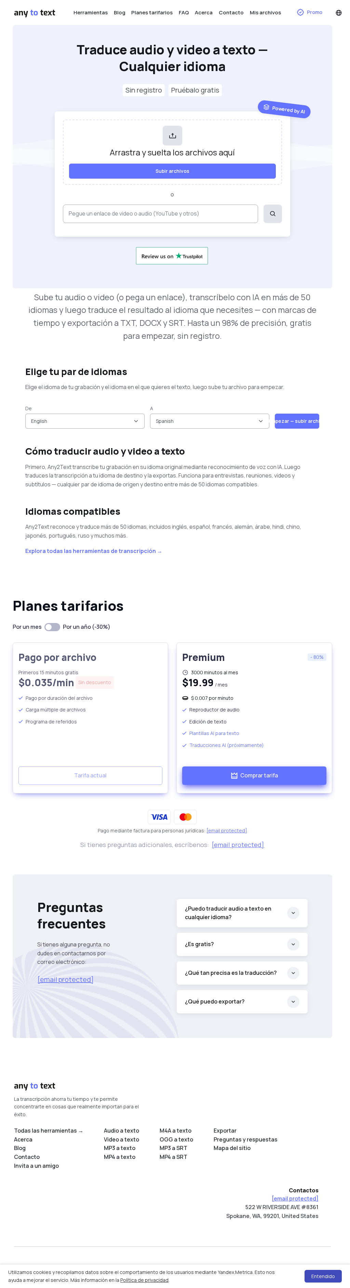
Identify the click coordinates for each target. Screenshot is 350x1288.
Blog (119, 12)
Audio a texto (121, 1130)
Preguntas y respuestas (246, 1139)
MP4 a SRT (173, 1157)
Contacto (231, 12)
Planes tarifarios (152, 12)
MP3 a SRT (173, 1148)
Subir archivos (172, 171)
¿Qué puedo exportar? (215, 1001)
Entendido (323, 1276)
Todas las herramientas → (48, 1130)
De (28, 408)
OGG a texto (176, 1139)
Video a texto (121, 1139)
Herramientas (90, 12)
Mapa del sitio (232, 1148)
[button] (338, 12)
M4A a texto (175, 1130)
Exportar (225, 1130)
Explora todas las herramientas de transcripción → (93, 551)
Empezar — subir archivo (297, 421)
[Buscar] (273, 214)
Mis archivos (265, 12)
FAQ (184, 12)
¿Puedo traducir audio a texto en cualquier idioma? (228, 913)
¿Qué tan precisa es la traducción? (231, 973)
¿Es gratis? (199, 944)
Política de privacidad (144, 1280)
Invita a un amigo (36, 1165)
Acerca (204, 12)
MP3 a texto (119, 1148)
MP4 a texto (119, 1157)
